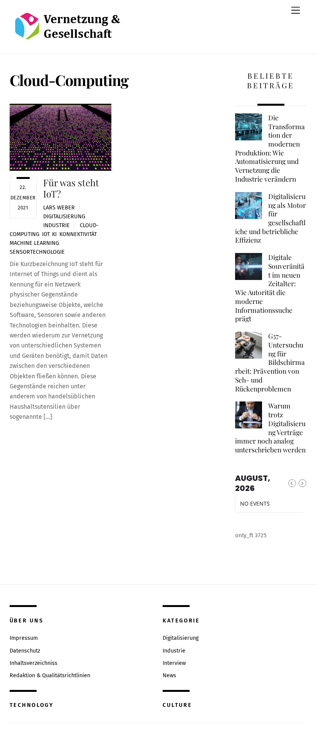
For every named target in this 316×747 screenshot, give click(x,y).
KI (54, 234)
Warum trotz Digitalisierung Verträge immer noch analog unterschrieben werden (270, 427)
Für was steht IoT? (71, 188)
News (169, 675)
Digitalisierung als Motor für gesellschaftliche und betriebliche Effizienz (270, 218)
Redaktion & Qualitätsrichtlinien (50, 675)
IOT (45, 234)
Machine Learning (34, 243)
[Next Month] (302, 483)
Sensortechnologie (37, 252)
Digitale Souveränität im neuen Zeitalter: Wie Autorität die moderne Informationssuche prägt (269, 288)
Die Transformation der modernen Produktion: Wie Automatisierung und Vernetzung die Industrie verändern (269, 148)
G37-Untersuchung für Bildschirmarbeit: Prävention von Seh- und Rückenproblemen (269, 362)
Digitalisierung (64, 216)
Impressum (24, 638)
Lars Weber (59, 207)
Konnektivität (77, 234)
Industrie (56, 225)
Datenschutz (25, 651)
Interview (174, 663)
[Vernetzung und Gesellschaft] (67, 31)
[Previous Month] (292, 483)
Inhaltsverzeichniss (33, 663)
